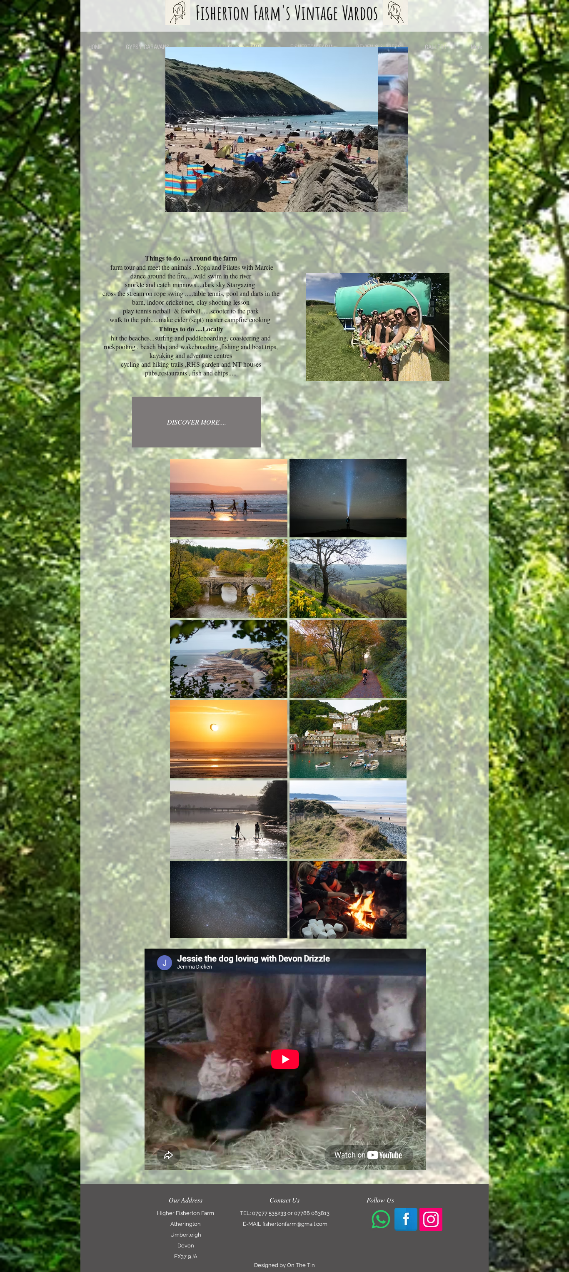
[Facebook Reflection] (405, 1219)
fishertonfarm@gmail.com (294, 1224)
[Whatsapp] (380, 1219)
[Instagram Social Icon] (430, 1219)
